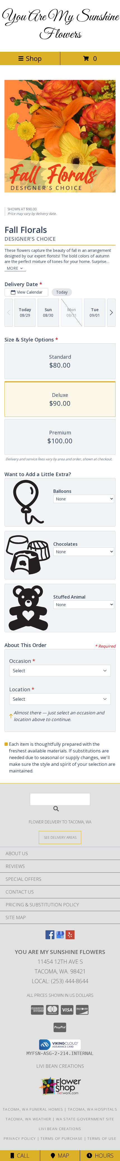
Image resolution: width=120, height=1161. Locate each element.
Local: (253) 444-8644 (60, 981)
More (12, 268)
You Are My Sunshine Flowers (60, 25)
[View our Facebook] (49, 937)
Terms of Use (101, 1138)
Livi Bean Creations (60, 1066)
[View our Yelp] (70, 937)
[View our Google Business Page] (60, 937)
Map (62, 1155)
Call (21, 1155)
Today (62, 292)
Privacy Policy (20, 1138)
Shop (34, 58)
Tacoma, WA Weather (28, 1118)
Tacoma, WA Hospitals (92, 1109)
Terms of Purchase (61, 1138)
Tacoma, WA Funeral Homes (33, 1109)
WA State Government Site (85, 1118)
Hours (103, 1155)
